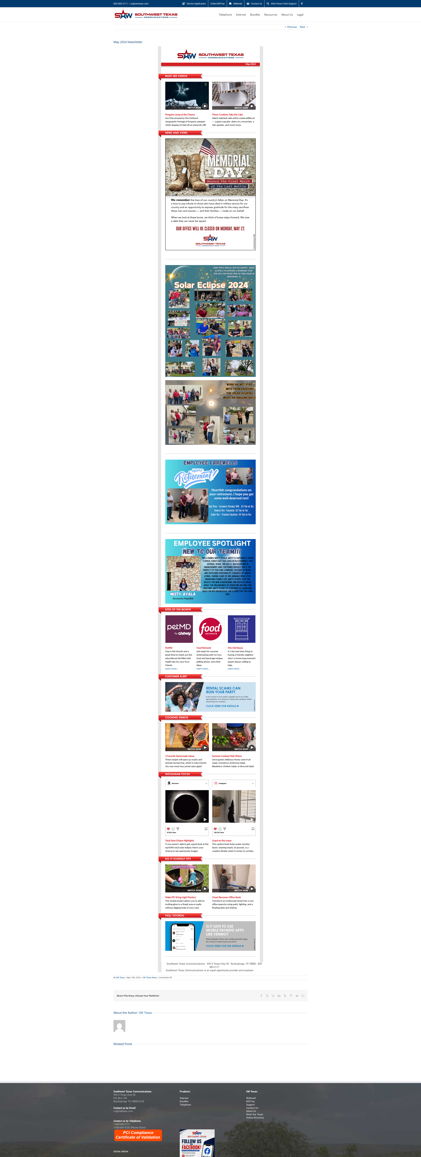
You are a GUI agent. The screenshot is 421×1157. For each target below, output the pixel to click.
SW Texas (120, 977)
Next (302, 26)
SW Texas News (150, 977)
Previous (292, 26)
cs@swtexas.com (139, 3)
